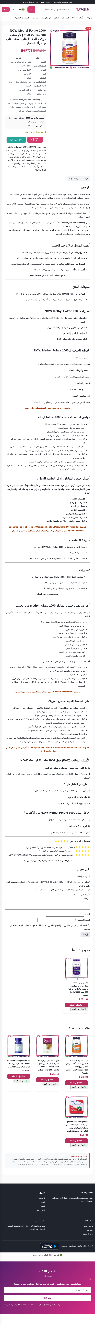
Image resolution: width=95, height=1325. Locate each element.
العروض (65, 18)
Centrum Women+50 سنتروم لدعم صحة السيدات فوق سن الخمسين (43, 692)
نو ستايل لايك (28, 861)
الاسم (87, 914)
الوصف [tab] (85, 179)
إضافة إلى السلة (35, 140)
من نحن (35, 18)
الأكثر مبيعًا (41, 1210)
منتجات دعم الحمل (45, 594)
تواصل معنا (45, 18)
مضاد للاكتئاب (12, 160)
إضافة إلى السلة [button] (76, 1005)
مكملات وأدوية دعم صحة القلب (33, 167)
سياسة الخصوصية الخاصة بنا (28, 1305)
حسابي (90, 1230)
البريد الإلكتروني (82, 920)
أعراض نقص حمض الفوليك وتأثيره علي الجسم (43, 408)
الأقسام (42, 1206)
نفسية (16, 167)
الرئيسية (42, 1198)
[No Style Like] (83, 9)
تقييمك (86, 895)
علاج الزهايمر (14, 157)
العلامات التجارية (22, 18)
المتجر (56, 18)
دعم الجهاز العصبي (20, 154)
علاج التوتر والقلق (28, 157)
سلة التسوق (88, 1234)
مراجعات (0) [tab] (74, 179)
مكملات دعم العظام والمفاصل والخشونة (29, 163)
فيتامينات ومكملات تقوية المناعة (32, 160)
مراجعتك (85, 898)
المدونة (90, 18)
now (37, 170)
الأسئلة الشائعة (78, 18)
